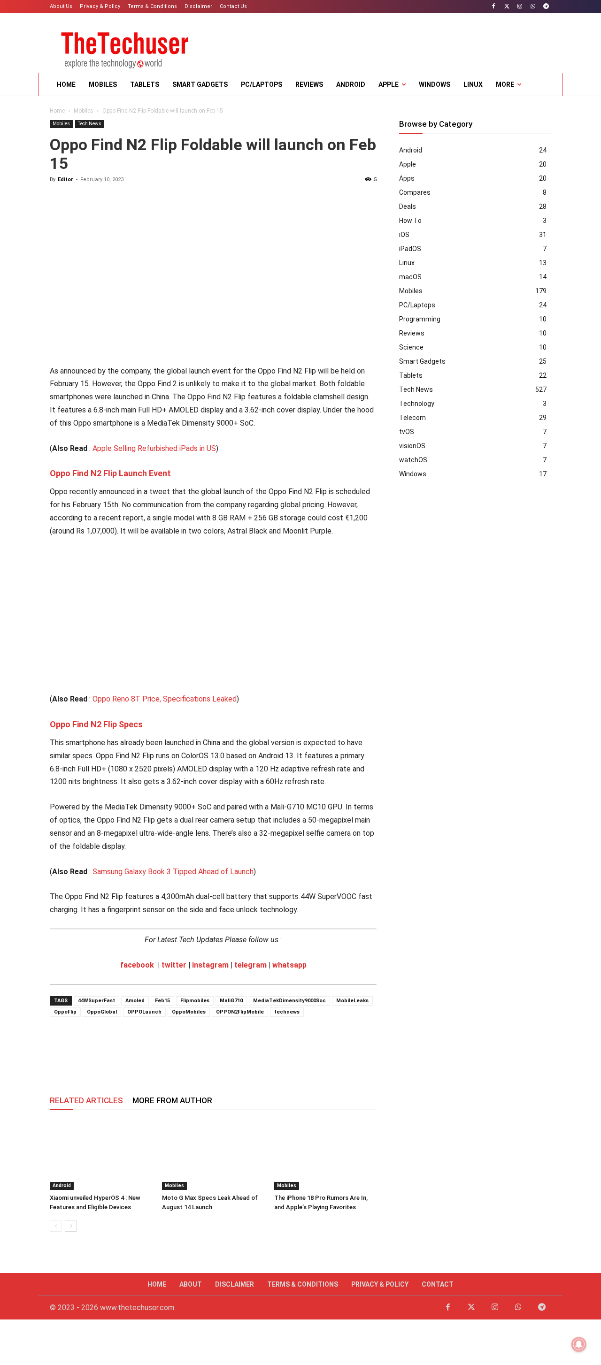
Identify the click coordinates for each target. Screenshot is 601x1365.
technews (287, 1012)
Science (411, 347)
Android (62, 1185)
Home (57, 110)
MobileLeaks (352, 1001)
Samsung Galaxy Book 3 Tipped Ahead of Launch (173, 871)
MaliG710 (231, 1001)
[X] (80, 1052)
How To (410, 220)
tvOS (406, 431)
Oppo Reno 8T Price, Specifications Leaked (164, 698)
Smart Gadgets (422, 361)
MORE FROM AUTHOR (172, 1100)
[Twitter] (506, 6)
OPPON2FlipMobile (240, 1012)
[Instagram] (520, 6)
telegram (250, 965)
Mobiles (83, 110)
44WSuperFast (96, 1001)
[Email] (124, 1052)
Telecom (412, 417)
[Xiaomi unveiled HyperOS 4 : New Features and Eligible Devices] (101, 1155)
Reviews (411, 333)
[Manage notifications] (578, 1344)
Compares (415, 192)
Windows (412, 474)
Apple (407, 164)
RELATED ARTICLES (86, 1100)
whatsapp (289, 965)
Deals (407, 206)
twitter (174, 965)
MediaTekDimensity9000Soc (289, 1001)
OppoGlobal (102, 1012)
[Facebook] (493, 6)
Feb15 (162, 1001)
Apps (407, 178)
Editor (65, 179)
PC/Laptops (417, 305)
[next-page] (71, 1226)
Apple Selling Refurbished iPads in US (154, 448)
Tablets (411, 375)
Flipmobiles (194, 1001)
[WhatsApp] (532, 6)
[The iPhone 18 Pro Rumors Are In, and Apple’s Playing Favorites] (325, 1155)
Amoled (135, 1001)
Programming (419, 319)
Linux (407, 263)
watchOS (413, 460)
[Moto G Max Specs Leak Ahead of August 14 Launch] (213, 1155)
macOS (410, 277)
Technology (416, 403)
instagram (210, 965)
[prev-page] (56, 1226)
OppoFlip (65, 1012)
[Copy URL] (167, 1052)
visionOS (412, 446)
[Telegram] (545, 6)
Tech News (89, 123)
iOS (404, 234)
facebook (137, 965)
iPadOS (410, 248)
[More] (189, 1052)
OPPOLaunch (144, 1012)
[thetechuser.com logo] (125, 47)
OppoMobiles (189, 1012)
